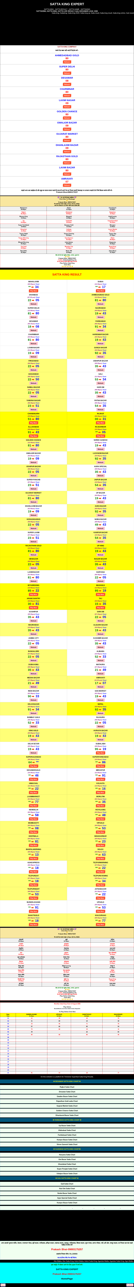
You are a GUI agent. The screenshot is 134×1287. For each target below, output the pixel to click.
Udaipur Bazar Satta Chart (67, 1173)
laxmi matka (54, 1208)
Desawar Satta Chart (67, 1092)
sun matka (32, 1208)
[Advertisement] (67, 29)
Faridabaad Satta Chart (67, 1135)
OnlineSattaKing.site (69, 260)
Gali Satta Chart (67, 1184)
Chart (37, 284)
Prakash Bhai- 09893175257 (67, 202)
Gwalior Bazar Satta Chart (67, 1096)
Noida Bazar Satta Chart (67, 1193)
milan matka (76, 1208)
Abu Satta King (44, 1261)
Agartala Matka (80, 1261)
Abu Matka (35, 1261)
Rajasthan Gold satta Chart (67, 1101)
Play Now (33, 291)
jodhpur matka (43, 1208)
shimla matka (65, 1208)
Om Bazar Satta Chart (67, 1159)
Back (3, 1285)
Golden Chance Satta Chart (67, 1110)
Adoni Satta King (67, 1261)
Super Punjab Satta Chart (67, 1169)
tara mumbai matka (89, 1208)
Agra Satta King (117, 1261)
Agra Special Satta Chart (67, 1198)
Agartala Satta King (93, 1261)
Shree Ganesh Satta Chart (67, 1144)
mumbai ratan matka (106, 1208)
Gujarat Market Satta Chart (67, 1106)
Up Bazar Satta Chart (67, 1125)
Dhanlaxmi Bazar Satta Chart (67, 1115)
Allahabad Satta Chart (67, 1130)
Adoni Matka (56, 1261)
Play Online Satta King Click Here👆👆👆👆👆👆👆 (67, 264)
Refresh (67, 62)
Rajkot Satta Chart (67, 1087)
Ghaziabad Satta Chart (67, 1164)
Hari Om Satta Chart (67, 1188)
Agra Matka (106, 1261)
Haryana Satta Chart (67, 1155)
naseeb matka (120, 1208)
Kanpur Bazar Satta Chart (67, 1140)
